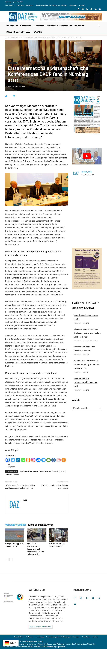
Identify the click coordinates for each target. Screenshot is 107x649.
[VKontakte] (95, 9)
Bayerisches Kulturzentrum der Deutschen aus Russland (39, 471)
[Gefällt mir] (6, 96)
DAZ (9, 86)
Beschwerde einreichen (40, 626)
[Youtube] (100, 9)
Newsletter (73, 5)
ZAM (28, 31)
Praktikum (20, 5)
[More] (63, 460)
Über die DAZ (9, 5)
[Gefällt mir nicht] (14, 96)
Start (7, 37)
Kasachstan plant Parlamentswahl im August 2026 (85, 382)
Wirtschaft (51, 25)
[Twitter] (13, 460)
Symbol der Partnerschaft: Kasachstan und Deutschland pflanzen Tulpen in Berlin (35, 549)
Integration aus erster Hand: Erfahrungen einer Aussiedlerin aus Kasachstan (87, 333)
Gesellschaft (65, 25)
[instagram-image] (87, 194)
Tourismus (79, 25)
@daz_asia (86, 171)
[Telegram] (91, 9)
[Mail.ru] (53, 460)
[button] (99, 25)
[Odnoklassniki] (28, 460)
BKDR (62, 471)
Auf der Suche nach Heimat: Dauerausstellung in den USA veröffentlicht (86, 364)
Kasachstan (25, 25)
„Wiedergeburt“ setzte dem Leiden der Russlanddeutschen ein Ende (20, 486)
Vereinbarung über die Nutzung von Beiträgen (51, 5)
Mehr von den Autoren (40, 524)
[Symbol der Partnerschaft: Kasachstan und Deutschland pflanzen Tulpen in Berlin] (36, 535)
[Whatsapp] (23, 460)
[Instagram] (83, 9)
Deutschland (12, 25)
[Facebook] (78, 9)
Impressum (29, 5)
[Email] (48, 460)
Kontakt (81, 5)
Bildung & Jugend (14, 31)
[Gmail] (58, 460)
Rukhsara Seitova (92, 341)
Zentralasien (38, 25)
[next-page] (11, 559)
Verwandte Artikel (15, 524)
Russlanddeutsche (12, 475)
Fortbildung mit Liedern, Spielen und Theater (54, 486)
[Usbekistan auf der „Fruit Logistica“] (58, 535)
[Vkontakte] (38, 460)
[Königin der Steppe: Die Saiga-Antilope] (14, 535)
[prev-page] (6, 559)
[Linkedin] (87, 9)
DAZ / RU (38, 31)
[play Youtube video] (87, 156)
